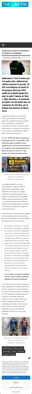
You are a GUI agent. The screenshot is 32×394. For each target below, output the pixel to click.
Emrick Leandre (16, 57)
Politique (5, 355)
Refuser (16, 382)
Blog (15, 348)
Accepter (16, 377)
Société (12, 355)
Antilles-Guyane (7, 348)
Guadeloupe (6, 351)
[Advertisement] (16, 25)
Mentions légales (16, 391)
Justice (14, 351)
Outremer (21, 351)
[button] (29, 358)
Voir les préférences (16, 387)
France (21, 348)
